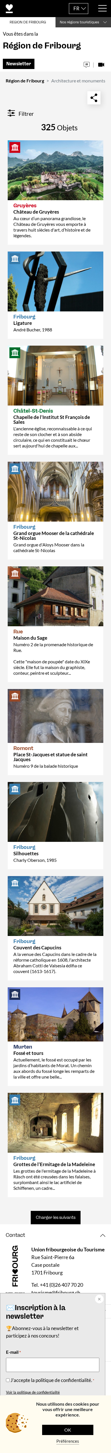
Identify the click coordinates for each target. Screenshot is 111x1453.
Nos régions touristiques (79, 22)
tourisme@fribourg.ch (55, 1292)
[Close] (98, 1299)
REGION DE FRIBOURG (28, 22)
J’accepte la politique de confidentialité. (52, 1380)
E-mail (13, 1352)
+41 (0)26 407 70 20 (61, 1285)
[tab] (55, 1235)
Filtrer (25, 113)
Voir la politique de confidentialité (33, 1392)
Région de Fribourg (25, 80)
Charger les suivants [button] (55, 1217)
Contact (15, 1235)
